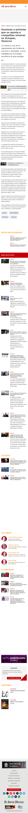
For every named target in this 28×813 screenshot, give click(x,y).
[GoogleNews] (12, 796)
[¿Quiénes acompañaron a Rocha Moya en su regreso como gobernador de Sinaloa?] (5, 361)
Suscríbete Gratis (14, 678)
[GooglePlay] (19, 796)
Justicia (4, 212)
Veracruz (13, 217)
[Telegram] (20, 793)
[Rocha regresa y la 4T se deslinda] (5, 302)
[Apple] (15, 796)
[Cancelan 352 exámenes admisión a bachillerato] (5, 287)
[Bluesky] (24, 793)
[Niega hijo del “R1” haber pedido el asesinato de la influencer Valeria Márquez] (5, 442)
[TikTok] (17, 793)
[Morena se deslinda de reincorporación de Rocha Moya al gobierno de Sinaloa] (5, 583)
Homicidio (5, 217)
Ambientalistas (14, 212)
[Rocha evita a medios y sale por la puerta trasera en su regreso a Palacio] (5, 340)
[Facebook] (4, 793)
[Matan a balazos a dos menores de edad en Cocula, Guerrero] (5, 244)
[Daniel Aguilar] (4, 562)
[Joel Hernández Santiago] (4, 539)
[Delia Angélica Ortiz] (4, 554)
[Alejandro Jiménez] (4, 547)
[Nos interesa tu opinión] (14, 765)
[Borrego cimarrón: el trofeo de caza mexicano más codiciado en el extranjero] (5, 269)
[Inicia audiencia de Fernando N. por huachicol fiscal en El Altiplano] (5, 401)
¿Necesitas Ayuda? (14, 789)
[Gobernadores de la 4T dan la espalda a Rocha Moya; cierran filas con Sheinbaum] (5, 422)
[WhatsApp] (9, 796)
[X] (7, 793)
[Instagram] (14, 793)
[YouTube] (11, 793)
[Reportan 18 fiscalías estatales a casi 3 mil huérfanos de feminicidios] (5, 319)
